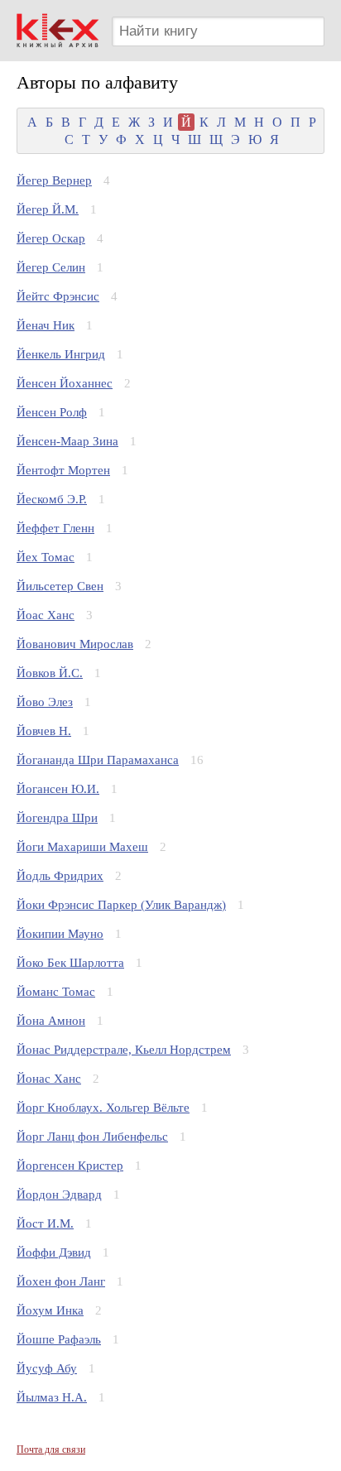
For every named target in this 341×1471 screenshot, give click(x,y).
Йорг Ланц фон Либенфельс (92, 1136)
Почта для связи (51, 1449)
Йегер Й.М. (48, 209)
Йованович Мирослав (75, 644)
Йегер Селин (51, 267)
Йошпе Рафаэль (59, 1339)
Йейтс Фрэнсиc (58, 296)
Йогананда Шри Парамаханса (98, 760)
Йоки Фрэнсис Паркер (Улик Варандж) (121, 904)
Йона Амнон (51, 1020)
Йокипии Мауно (60, 933)
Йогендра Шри (57, 817)
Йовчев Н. (44, 731)
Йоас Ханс (45, 615)
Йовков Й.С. (50, 673)
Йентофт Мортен (63, 470)
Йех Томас (45, 557)
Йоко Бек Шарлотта (70, 962)
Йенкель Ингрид (61, 354)
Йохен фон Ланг (61, 1281)
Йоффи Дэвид (54, 1252)
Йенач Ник (45, 325)
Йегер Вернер (54, 180)
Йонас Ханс (49, 1078)
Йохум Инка (50, 1310)
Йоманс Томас (56, 991)
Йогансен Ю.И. (58, 789)
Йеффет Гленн (55, 528)
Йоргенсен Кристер (70, 1165)
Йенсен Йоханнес (65, 383)
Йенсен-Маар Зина (67, 441)
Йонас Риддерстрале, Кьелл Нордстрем (124, 1049)
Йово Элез (45, 702)
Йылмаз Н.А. (52, 1397)
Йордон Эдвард (59, 1194)
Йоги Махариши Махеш (82, 846)
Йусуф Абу (47, 1368)
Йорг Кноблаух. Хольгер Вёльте (103, 1107)
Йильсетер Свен (60, 586)
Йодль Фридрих (60, 875)
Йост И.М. (45, 1223)
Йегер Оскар (51, 238)
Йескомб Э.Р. (52, 499)
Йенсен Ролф (52, 412)
